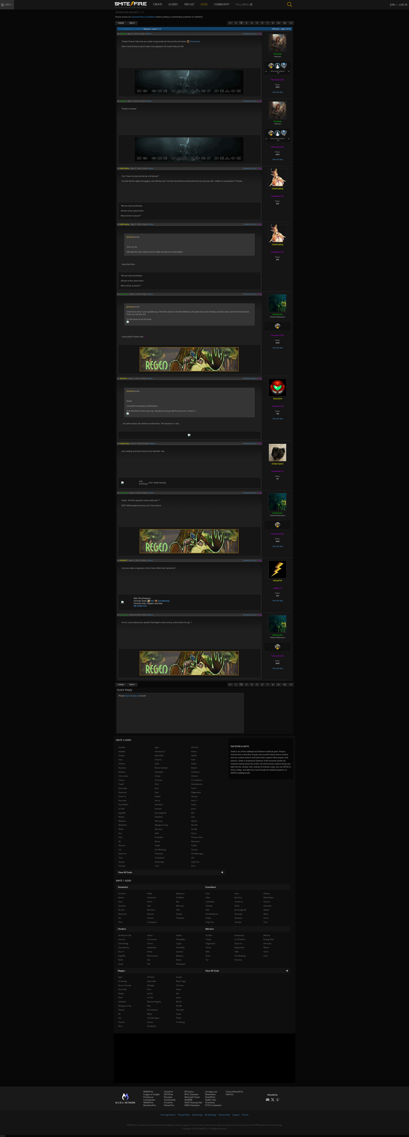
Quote (254, 34)
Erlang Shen (268, 939)
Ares (121, 759)
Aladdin (122, 751)
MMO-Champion (192, 1105)
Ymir (157, 865)
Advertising (197, 1114)
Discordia (123, 788)
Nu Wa (194, 829)
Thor (121, 857)
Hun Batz (159, 804)
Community (221, 4)
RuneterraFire (149, 1105)
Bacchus (122, 767)
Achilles (122, 747)
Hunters (122, 929)
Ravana (122, 845)
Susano (194, 849)
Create (157, 4)
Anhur (194, 751)
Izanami (158, 808)
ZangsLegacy (125, 443)
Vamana (238, 959)
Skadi (120, 964)
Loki (193, 816)
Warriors (209, 929)
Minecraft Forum (192, 1097)
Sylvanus (122, 853)
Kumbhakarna (212, 914)
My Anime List (140, 606)
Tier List (189, 4)
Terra (265, 918)
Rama (157, 841)
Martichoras (152, 955)
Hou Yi (194, 800)
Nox (149, 1005)
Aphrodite (159, 755)
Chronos (158, 780)
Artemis (158, 759)
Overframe (210, 1102)
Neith (121, 829)
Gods (204, 4)
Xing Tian (195, 861)
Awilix (193, 763)
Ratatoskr (195, 841)
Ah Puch (194, 747)
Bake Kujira (268, 897)
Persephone (152, 1009)
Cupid (121, 784)
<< (230, 23)
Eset (157, 788)
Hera (120, 997)
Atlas (157, 763)
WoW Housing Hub (193, 1102)
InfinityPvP (123, 560)
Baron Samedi (161, 767)
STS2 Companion (213, 1105)
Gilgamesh (196, 792)
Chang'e (150, 985)
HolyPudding (124, 168)
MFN (8, 4)
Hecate (194, 796)
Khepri (121, 816)
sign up (136, 696)
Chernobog (123, 943)
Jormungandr (160, 812)
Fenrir (194, 788)
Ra (120, 841)
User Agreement (168, 1114)
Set (119, 918)
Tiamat (121, 1022)
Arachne (122, 893)
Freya (178, 989)
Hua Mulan (123, 804)
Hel (177, 993)
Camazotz (151, 897)
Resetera (168, 1097)
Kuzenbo (238, 914)
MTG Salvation (191, 1094)
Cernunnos (123, 776)
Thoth (178, 1018)
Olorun (121, 1009)
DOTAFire (168, 1094)
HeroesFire (169, 1105)
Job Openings (210, 1114)
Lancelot (122, 905)
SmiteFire (168, 1092)
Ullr (192, 857)
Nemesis (159, 829)
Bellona (122, 772)
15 (285, 23)
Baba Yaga (181, 981)
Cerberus (195, 772)
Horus (157, 800)
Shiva (208, 955)
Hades (158, 796)
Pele (120, 837)
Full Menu (242, 4)
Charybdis (180, 939)
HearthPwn (210, 1097)
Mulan (266, 947)
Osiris (193, 833)
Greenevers (124, 294)
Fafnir (237, 905)
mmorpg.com (211, 1092)
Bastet (194, 767)
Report (149, 34)
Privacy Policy (184, 1114)
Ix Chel (121, 808)
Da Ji (157, 784)
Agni (157, 747)
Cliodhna (180, 897)
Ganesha (123, 792)
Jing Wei (122, 812)
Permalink (246, 34)
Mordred (122, 825)
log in (127, 696)
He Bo (150, 993)
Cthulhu (209, 905)
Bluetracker (210, 1094)
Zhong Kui (151, 1026)
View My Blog (277, 92)
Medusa (122, 821)
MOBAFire (148, 1092)
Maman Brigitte (154, 1001)
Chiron (121, 780)
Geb (152, 601)
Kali (192, 812)
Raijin (149, 1014)
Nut (120, 833)
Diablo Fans (210, 1100)
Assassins (123, 887)
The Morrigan (197, 853)
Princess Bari (197, 837)
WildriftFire (148, 1102)
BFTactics (189, 1092)
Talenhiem (123, 378)
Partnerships (224, 1114)
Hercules (123, 800)
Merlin (194, 821)
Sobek (194, 845)
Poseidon (159, 837)
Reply (132, 23)
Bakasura (180, 893)
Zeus (193, 865)
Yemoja (122, 865)
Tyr (207, 959)
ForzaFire (168, 1102)
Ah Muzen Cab (124, 935)
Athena (122, 763)
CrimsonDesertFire (234, 1092)
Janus (193, 808)
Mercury (158, 821)
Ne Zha (194, 825)
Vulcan (121, 861)
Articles (245, 1114)
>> (291, 23)
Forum (121, 23)
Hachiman (151, 947)
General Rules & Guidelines (143, 17)
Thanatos (159, 853)
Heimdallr (180, 947)
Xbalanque (194, 41)
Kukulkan (159, 816)
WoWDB (188, 1100)
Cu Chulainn (196, 780)
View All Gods (125, 872)
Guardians (210, 887)
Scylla (157, 845)
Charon (194, 776)
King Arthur (240, 947)
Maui (265, 914)
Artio (193, 759)
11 (278, 23)
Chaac (157, 776)
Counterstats (149, 1100)
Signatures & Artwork (133, 29)
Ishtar (193, 804)
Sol (120, 849)
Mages (121, 970)
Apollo (194, 755)
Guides (173, 4)
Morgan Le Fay (161, 825)
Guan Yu (122, 796)
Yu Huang (180, 1022)
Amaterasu (160, 751)
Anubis (122, 755)
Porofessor (148, 1097)
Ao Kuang (122, 981)
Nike (208, 951)
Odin (157, 833)
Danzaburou (196, 784)
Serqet (179, 914)
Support (235, 1114)
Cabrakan (159, 772)
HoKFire (229, 1094)
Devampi (123, 34)
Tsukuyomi (159, 857)
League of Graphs (151, 1094)
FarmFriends (170, 1100)
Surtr (265, 955)
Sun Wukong (163, 601)
